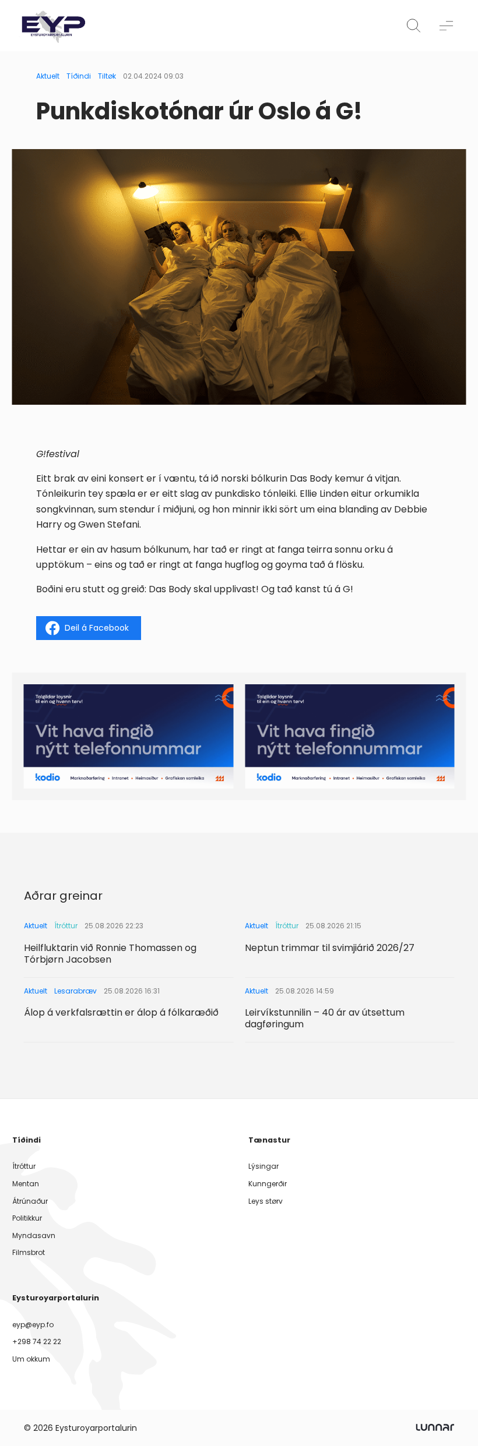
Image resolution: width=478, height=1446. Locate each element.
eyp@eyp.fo (33, 1325)
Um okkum (31, 1359)
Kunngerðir (267, 1184)
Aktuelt (47, 76)
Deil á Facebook (97, 628)
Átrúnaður (30, 1201)
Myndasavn (33, 1235)
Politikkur (27, 1218)
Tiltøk (107, 76)
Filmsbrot (28, 1252)
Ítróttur (24, 1166)
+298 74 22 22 (36, 1341)
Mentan (25, 1184)
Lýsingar (263, 1166)
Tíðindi (78, 76)
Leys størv (265, 1201)
